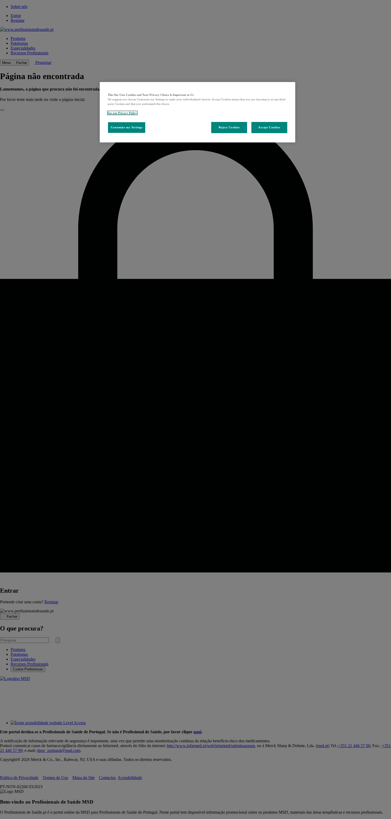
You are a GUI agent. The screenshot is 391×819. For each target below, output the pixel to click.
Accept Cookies (269, 127)
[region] (197, 112)
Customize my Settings (127, 127)
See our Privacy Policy (122, 112)
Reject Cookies (229, 127)
